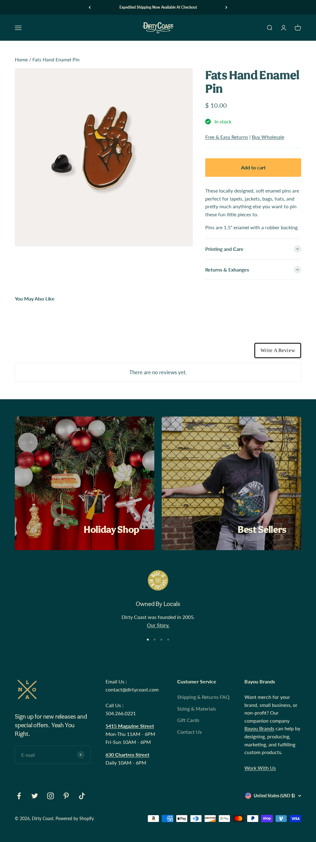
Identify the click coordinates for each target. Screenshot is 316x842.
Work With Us (260, 768)
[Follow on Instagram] (50, 796)
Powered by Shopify (75, 818)
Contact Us (189, 732)
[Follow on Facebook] (19, 796)
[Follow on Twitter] (35, 796)
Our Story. (158, 625)
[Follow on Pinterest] (66, 796)
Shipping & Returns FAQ (203, 697)
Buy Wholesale (268, 137)
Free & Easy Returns (226, 137)
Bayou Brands (259, 728)
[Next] (226, 7)
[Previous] (90, 7)
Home (21, 59)
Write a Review (277, 350)
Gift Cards (188, 720)
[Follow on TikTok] (82, 796)
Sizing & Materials (196, 708)
